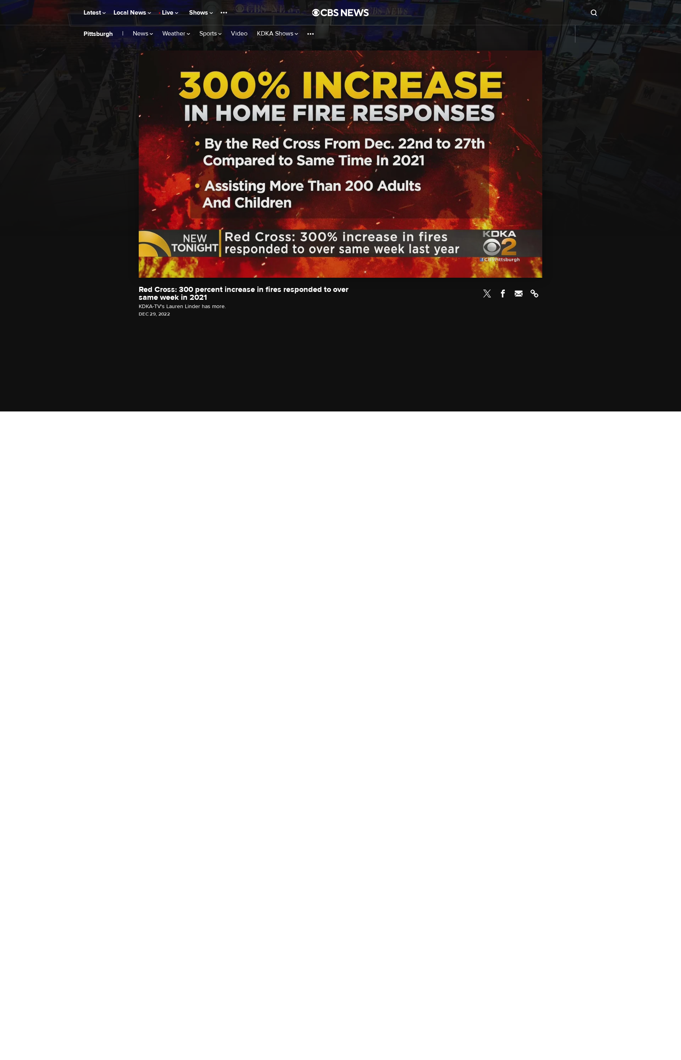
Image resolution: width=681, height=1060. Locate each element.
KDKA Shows (276, 33)
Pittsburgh (98, 34)
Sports (208, 33)
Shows (199, 12)
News (141, 33)
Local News (131, 12)
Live (168, 13)
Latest (93, 12)
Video (239, 33)
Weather (174, 33)
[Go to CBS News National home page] (340, 13)
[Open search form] (593, 12)
